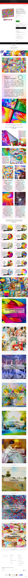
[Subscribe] (13, 570)
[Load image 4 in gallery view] (11, 20)
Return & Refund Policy (21, 561)
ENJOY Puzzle (13, 576)
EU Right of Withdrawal (21, 563)
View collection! (13, 465)
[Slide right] (13, 20)
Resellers (11, 563)
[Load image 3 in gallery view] (9, 20)
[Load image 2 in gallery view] (7, 20)
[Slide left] (2, 20)
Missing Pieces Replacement (13, 560)
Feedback (11, 561)
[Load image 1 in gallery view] (4, 20)
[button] (2, 5)
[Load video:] (14, 65)
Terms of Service (20, 558)
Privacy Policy (20, 560)
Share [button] (17, 40)
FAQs (10, 558)
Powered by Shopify (16, 576)
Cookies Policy (20, 565)
